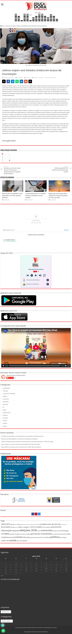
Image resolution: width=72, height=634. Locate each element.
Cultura (5, 396)
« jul (2, 575)
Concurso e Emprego (9, 393)
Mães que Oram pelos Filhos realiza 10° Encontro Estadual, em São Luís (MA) (58, 195)
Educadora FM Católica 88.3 (23, 627)
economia (56, 527)
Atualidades (6, 388)
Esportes (5, 404)
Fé (3, 407)
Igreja (4, 410)
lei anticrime (56, 534)
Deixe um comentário (39, 77)
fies (59, 531)
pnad (32, 537)
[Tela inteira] (68, 366)
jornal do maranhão (41, 533)
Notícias (8, 26)
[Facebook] (32, 514)
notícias (18, 537)
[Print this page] (26, 81)
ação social (64, 524)
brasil (12, 527)
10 (16, 566)
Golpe (18, 534)
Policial (5, 421)
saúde (13, 540)
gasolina (12, 534)
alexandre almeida (34, 524)
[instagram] (39, 514)
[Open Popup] (44, 275)
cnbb (20, 527)
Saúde (5, 426)
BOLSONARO (5, 527)
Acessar (66, 230)
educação (6, 530)
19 (36, 568)
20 (46, 568)
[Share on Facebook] (8, 81)
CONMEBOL (25, 527)
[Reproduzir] (3, 366)
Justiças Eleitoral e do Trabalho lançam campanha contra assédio (35, 195)
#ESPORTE (5, 524)
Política (5, 423)
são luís (19, 541)
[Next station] (27, 275)
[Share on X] (4, 81)
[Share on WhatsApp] (17, 81)
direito (49, 527)
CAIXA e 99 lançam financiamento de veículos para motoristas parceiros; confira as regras (27, 441)
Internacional (6, 412)
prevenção (63, 537)
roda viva (5, 540)
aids (18, 524)
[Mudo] (66, 366)
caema (16, 527)
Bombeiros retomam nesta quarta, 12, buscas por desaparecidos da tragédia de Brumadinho (12, 170)
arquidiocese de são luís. (50, 524)
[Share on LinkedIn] (21, 81)
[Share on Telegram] (12, 81)
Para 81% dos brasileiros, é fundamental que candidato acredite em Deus (22, 436)
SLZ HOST (54, 627)
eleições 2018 (28, 530)
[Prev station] (36, 275)
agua (16, 524)
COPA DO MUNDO (35, 527)
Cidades (5, 391)
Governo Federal (25, 534)
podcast (37, 537)
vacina (24, 541)
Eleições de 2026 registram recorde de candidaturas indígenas (19, 439)
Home (3, 26)
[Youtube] (36, 514)
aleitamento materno (25, 524)
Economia (6, 399)
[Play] (31, 275)
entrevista (46, 530)
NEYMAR (11, 537)
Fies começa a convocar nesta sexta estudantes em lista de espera (20, 444)
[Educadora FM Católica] (36, 6)
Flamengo (64, 531)
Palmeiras (26, 537)
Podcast (5, 418)
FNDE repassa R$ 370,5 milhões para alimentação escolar (60, 169)
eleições (15, 530)
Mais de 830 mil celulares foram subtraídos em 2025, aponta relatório (12, 195)
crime (44, 527)
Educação (6, 402)
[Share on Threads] (30, 81)
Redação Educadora (9, 77)
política (54, 537)
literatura (63, 534)
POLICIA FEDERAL (45, 537)
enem (39, 531)
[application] (36, 347)
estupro (55, 531)
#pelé (12, 524)
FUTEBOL (5, 533)
